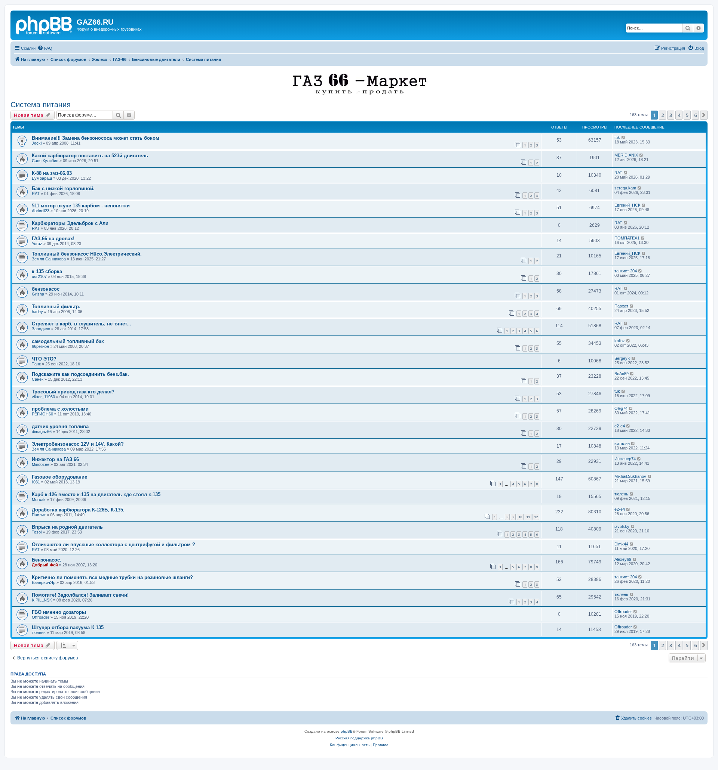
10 (520, 516)
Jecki (37, 143)
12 (536, 516)
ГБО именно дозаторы (59, 612)
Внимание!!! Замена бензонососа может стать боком (95, 138)
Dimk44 (621, 544)
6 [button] (695, 115)
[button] (704, 115)
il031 (36, 482)
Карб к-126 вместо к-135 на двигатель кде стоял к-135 (96, 494)
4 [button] (679, 115)
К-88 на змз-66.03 (52, 173)
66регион (40, 346)
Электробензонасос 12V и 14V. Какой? (78, 444)
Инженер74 (625, 459)
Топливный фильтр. (56, 306)
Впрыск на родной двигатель (67, 527)
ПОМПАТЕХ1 (626, 238)
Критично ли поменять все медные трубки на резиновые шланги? (112, 577)
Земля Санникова (49, 259)
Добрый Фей (45, 565)
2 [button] (662, 115)
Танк (36, 364)
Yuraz (37, 243)
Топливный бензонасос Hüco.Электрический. (87, 254)
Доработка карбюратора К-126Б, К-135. (78, 510)
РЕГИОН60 (42, 414)
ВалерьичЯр (43, 582)
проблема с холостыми (60, 409)
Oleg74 (621, 408)
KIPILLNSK (42, 600)
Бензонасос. (46, 560)
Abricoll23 (40, 210)
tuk (617, 137)
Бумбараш (42, 178)
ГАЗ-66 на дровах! (53, 238)
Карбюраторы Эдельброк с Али (70, 223)
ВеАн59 (621, 373)
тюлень (621, 494)
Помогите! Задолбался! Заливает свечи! (80, 595)
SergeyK (622, 358)
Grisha (38, 294)
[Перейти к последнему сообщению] (623, 137)
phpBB (347, 731)
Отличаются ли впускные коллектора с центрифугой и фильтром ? (113, 544)
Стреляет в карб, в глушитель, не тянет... (81, 324)
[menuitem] (44, 48)
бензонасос (45, 289)
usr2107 (39, 276)
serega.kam (625, 188)
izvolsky (621, 526)
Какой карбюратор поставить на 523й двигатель (90, 155)
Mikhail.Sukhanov (630, 476)
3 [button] (670, 115)
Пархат (621, 306)
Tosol (37, 532)
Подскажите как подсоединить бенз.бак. (80, 374)
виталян (622, 443)
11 (528, 516)
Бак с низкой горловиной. (63, 188)
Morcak (39, 499)
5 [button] (687, 115)
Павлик (39, 515)
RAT (618, 172)
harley (37, 311)
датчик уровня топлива (60, 426)
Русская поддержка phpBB (359, 738)
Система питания (40, 104)
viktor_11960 (43, 397)
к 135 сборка (47, 271)
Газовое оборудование (59, 477)
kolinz (619, 340)
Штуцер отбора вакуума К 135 (68, 627)
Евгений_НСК (627, 205)
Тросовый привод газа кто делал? (73, 392)
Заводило (41, 329)
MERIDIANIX (626, 155)
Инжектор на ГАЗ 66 (55, 459)
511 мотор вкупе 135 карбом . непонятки (81, 205)
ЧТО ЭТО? (44, 359)
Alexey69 (622, 559)
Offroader (40, 617)
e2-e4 (619, 426)
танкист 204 (625, 271)
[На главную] (44, 24)
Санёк (37, 379)
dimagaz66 (42, 431)
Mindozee (40, 464)
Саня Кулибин (45, 160)
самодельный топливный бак (68, 341)
